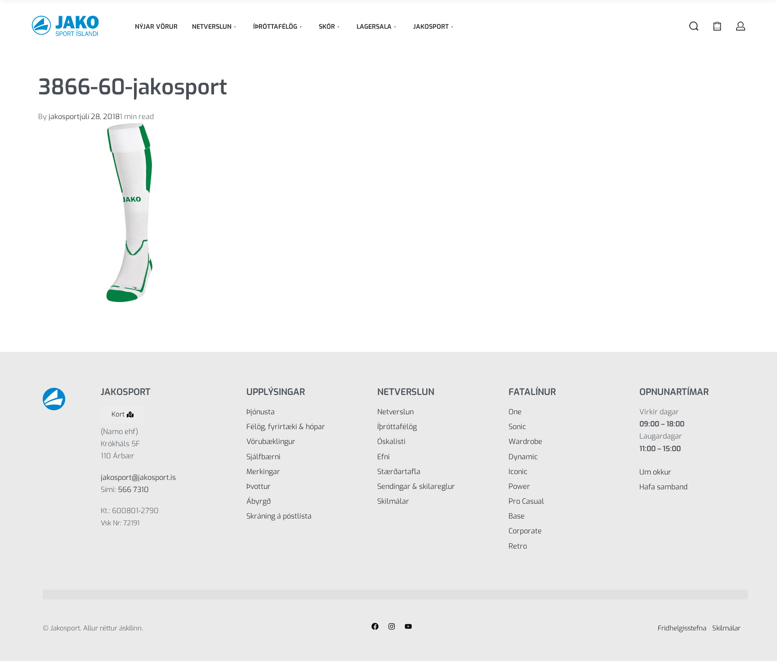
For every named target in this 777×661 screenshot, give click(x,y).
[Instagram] (391, 626)
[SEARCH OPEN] (694, 26)
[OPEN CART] (717, 26)
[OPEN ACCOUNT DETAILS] (741, 26)
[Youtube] (408, 626)
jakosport (64, 116)
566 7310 (133, 489)
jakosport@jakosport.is (138, 477)
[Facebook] (375, 626)
